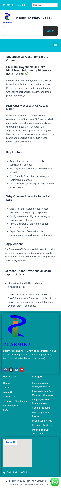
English (39, 5)
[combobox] (23, 31)
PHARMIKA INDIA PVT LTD (34, 18)
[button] (55, 44)
